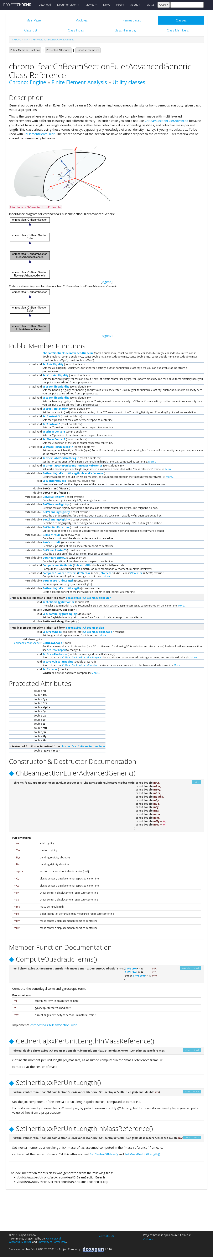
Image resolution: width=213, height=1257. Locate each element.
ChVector (84, 573)
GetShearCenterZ (54, 557)
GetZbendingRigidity (56, 519)
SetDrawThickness (54, 654)
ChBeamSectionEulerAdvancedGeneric (52, 39)
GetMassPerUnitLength (58, 580)
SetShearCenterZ (53, 439)
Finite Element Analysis (79, 82)
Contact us (106, 1235)
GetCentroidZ (51, 542)
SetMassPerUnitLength (57, 447)
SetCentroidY (51, 416)
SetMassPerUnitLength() (142, 1154)
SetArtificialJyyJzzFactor (58, 602)
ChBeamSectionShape (97, 632)
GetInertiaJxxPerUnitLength (61, 588)
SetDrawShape (52, 632)
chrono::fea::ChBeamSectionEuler (88, 598)
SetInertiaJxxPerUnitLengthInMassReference (72, 465)
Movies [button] (90, 4)
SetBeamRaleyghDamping (59, 614)
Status (150, 4)
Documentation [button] (67, 4)
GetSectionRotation (55, 527)
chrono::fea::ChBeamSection (85, 627)
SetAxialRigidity (52, 364)
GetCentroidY (51, 535)
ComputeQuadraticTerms (59, 573)
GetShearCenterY (54, 550)
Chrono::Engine (27, 82)
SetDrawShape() (56, 650)
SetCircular (49, 669)
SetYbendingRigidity (55, 386)
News (106, 4)
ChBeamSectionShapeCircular (79, 665)
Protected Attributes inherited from (58, 746)
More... (152, 461)
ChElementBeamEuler (39, 134)
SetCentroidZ (51, 424)
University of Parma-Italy (51, 1242)
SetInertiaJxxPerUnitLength (60, 458)
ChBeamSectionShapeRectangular (82, 657)
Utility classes (129, 82)
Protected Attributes (58, 50)
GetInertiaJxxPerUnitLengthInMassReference (72, 473)
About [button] (134, 4)
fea (26, 39)
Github (148, 1239)
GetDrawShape (52, 643)
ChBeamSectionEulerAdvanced (166, 121)
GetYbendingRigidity (56, 512)
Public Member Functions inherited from (61, 598)
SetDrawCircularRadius (57, 661)
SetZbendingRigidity (55, 397)
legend (106, 282)
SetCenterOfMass (54, 481)
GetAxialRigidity (53, 497)
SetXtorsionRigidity (55, 375)
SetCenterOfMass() (104, 1154)
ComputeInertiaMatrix (57, 565)
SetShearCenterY (53, 431)
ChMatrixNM (82, 565)
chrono (16, 39)
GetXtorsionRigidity (55, 504)
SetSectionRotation (55, 408)
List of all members (88, 50)
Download (44, 4)
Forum (120, 4)
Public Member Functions (25, 50)
